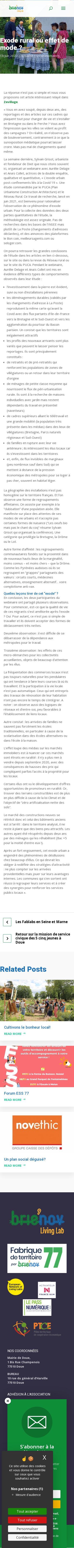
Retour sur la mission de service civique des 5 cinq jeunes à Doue (42, 938)
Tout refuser (27, 1520)
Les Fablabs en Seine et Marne (41, 922)
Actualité (27, 56)
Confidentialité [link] (27, 1537)
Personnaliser (27, 1528)
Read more (13, 1034)
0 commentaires (48, 56)
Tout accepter (27, 1511)
